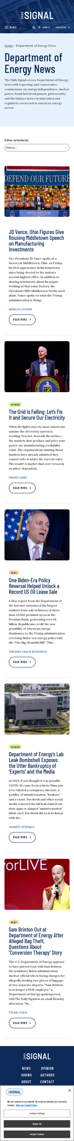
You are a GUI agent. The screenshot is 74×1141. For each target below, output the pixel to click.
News (26, 1068)
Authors (47, 1075)
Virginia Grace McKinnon (28, 651)
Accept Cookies (37, 1134)
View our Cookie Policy (26, 1105)
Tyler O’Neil (18, 1012)
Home (8, 45)
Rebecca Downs (20, 309)
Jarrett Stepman (21, 827)
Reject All (37, 1123)
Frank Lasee (18, 477)
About (26, 1082)
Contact (47, 1082)
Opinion (47, 1068)
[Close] (70, 1090)
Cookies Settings (37, 1113)
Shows (26, 1075)
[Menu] (10, 27)
